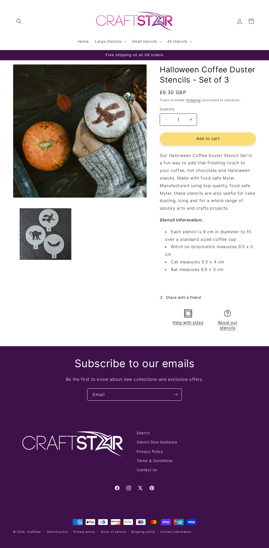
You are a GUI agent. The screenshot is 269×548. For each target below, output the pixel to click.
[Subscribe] (176, 394)
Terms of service (113, 532)
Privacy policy (84, 532)
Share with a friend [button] (183, 297)
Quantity (167, 109)
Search (143, 433)
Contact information (176, 532)
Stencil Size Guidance (157, 442)
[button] (19, 21)
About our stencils (227, 325)
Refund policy (57, 532)
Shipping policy (143, 532)
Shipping (193, 100)
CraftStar (34, 532)
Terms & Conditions (155, 460)
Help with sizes (188, 322)
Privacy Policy (150, 451)
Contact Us (147, 470)
